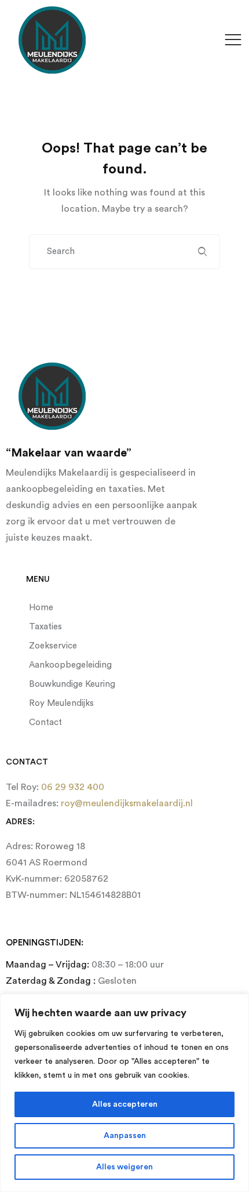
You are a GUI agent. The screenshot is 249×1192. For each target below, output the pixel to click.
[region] (124, 1093)
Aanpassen (125, 1136)
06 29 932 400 (71, 787)
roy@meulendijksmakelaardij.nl (125, 803)
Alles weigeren (124, 1167)
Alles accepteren (125, 1104)
